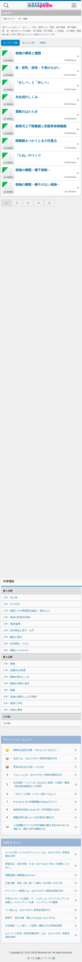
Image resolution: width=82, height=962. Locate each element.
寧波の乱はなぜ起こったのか (28, 766)
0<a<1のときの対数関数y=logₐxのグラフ (35, 801)
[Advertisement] (41, 393)
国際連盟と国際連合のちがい (20, 875)
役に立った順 (28, 43)
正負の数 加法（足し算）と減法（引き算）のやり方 (33, 883)
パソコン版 (48, 958)
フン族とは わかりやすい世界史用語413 (27, 910)
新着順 (43, 43)
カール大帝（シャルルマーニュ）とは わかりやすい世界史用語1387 (37, 854)
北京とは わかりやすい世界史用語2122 (35, 758)
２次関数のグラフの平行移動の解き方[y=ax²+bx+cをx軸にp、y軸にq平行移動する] (41, 827)
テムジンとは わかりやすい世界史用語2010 (37, 774)
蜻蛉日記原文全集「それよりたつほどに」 (36, 750)
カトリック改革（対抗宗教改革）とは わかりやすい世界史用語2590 (37, 935)
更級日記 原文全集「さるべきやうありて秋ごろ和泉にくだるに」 (37, 865)
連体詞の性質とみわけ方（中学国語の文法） (37, 809)
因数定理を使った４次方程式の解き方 (33, 817)
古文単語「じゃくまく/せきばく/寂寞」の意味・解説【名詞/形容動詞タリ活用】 (41, 784)
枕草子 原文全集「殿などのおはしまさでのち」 (31, 917)
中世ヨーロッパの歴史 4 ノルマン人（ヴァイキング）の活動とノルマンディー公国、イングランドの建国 (37, 900)
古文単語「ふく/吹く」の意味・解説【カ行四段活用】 (34, 925)
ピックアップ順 (10, 43)
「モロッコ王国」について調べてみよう (34, 794)
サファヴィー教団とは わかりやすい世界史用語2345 (34, 890)
